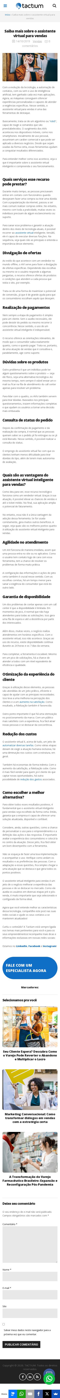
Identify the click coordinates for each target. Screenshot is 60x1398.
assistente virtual (24, 232)
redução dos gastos (31, 779)
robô (52, 121)
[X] (47, 1394)
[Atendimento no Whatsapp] (49, 1379)
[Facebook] (38, 1394)
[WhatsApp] (21, 1394)
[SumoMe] (56, 1394)
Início (7, 14)
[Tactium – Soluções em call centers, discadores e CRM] (29, 6)
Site (4, 1306)
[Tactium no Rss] (37, 1376)
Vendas (37, 41)
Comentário (9, 1224)
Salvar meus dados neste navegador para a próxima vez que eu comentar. (27, 1332)
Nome (6, 1269)
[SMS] (12, 1394)
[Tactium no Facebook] (22, 1376)
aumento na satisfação (32, 701)
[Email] (30, 1394)
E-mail (6, 1288)
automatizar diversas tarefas (18, 745)
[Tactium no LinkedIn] (30, 1376)
